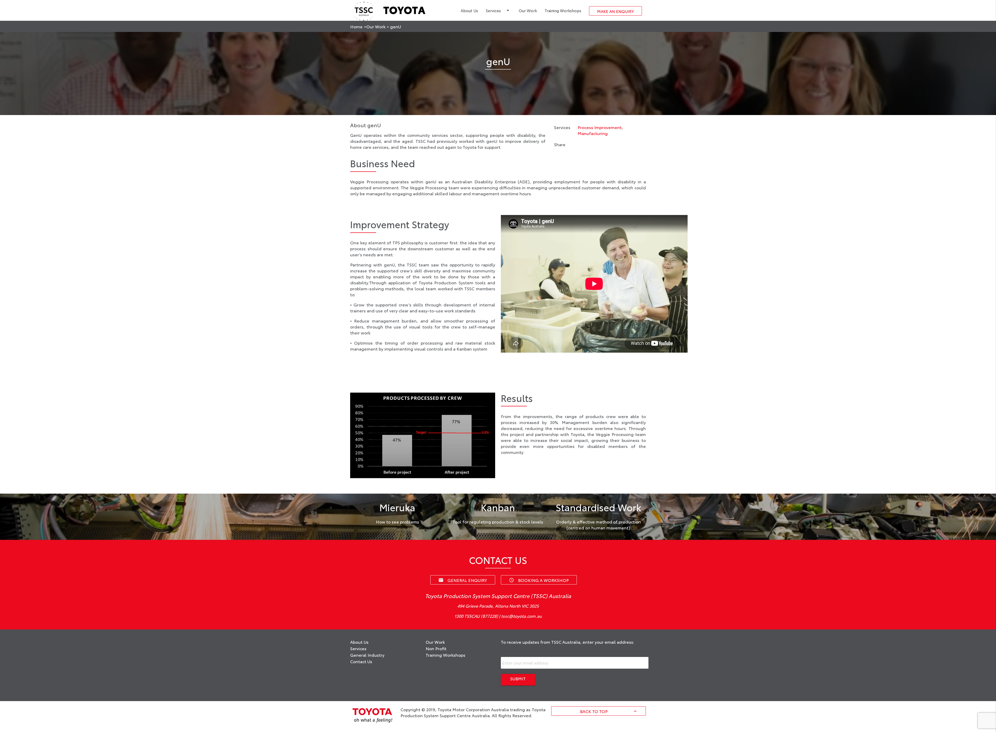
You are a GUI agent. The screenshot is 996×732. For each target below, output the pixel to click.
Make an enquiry (615, 11)
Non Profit (436, 648)
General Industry (367, 655)
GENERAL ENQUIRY (462, 580)
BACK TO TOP (609, 711)
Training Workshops (563, 10)
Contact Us (361, 661)
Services (498, 10)
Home (356, 26)
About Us (469, 10)
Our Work (528, 10)
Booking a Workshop (539, 580)
